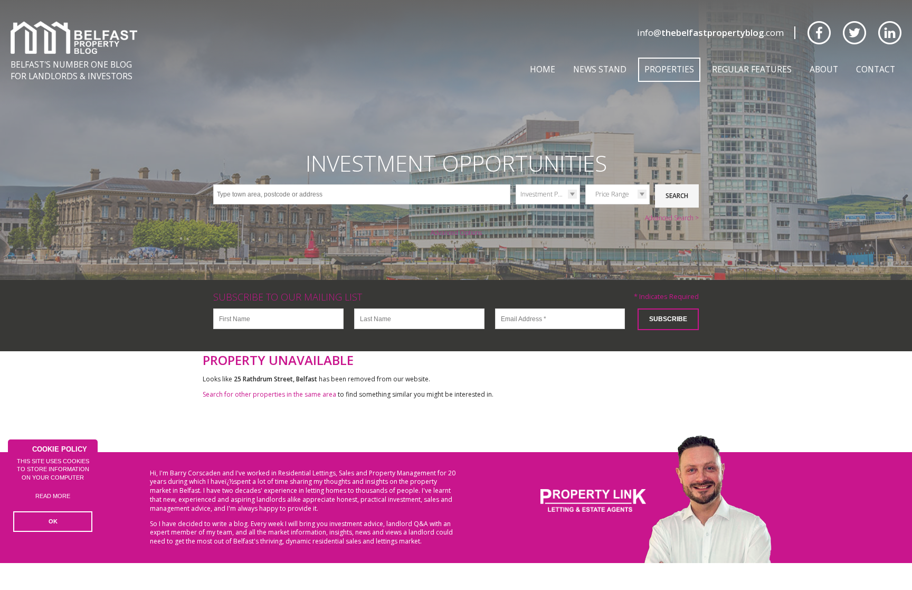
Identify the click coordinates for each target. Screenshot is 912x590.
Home (542, 69)
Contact (875, 69)
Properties (669, 69)
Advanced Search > (672, 217)
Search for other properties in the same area (269, 394)
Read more (52, 496)
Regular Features (752, 69)
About (824, 69)
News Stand (599, 69)
